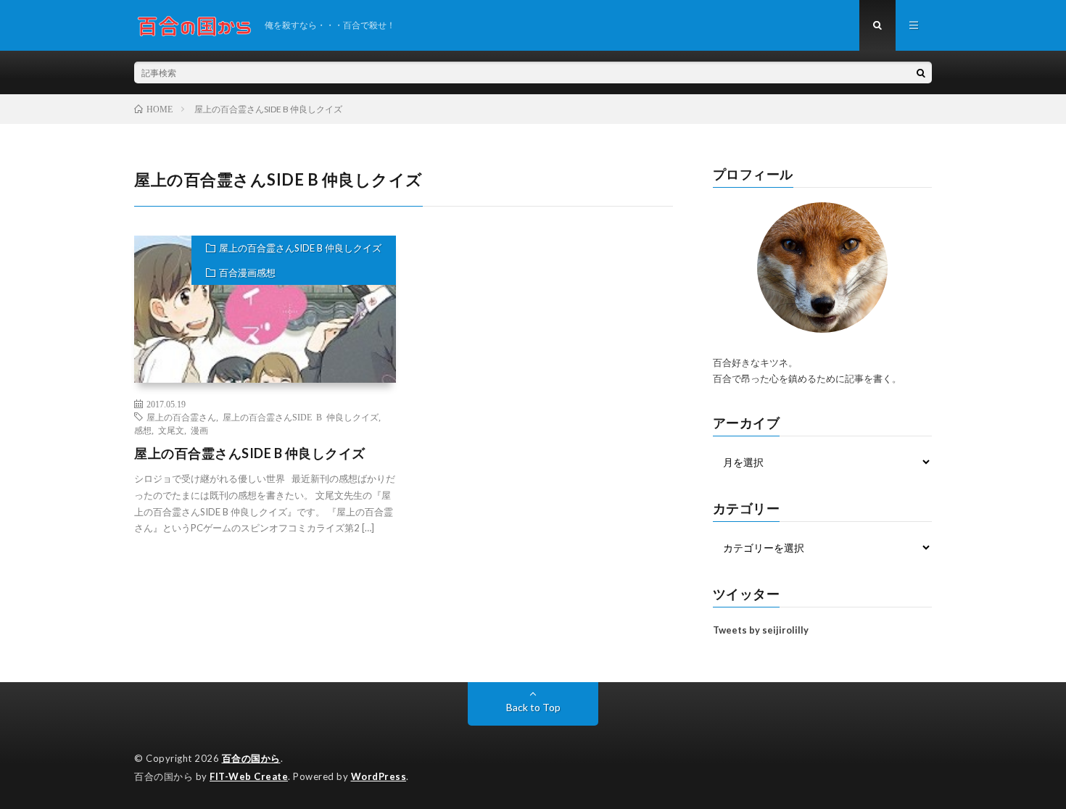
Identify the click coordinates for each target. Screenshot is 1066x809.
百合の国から (251, 758)
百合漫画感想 (247, 272)
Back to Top (533, 707)
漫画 (199, 430)
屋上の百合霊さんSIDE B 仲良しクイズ (300, 248)
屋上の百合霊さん (181, 416)
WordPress (379, 776)
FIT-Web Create (249, 776)
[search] (921, 72)
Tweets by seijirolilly (761, 630)
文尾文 (171, 430)
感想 (143, 430)
